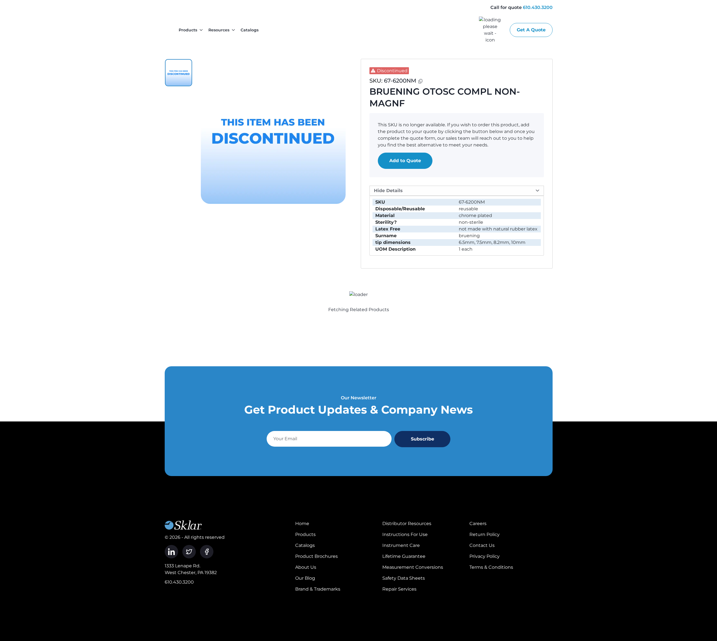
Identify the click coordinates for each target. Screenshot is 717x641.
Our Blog (305, 578)
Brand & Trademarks (317, 589)
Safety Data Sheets (403, 578)
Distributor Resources (406, 523)
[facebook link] (206, 551)
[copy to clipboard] (420, 81)
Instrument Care (401, 545)
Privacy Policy (484, 556)
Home (302, 523)
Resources (218, 29)
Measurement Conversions (412, 567)
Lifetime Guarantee (403, 556)
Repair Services (399, 589)
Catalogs (250, 29)
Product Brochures (316, 556)
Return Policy (484, 534)
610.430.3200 (538, 7)
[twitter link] (189, 551)
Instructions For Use (405, 534)
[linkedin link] (171, 551)
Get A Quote (531, 29)
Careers (477, 523)
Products (188, 29)
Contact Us (482, 545)
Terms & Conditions (491, 567)
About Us (305, 567)
